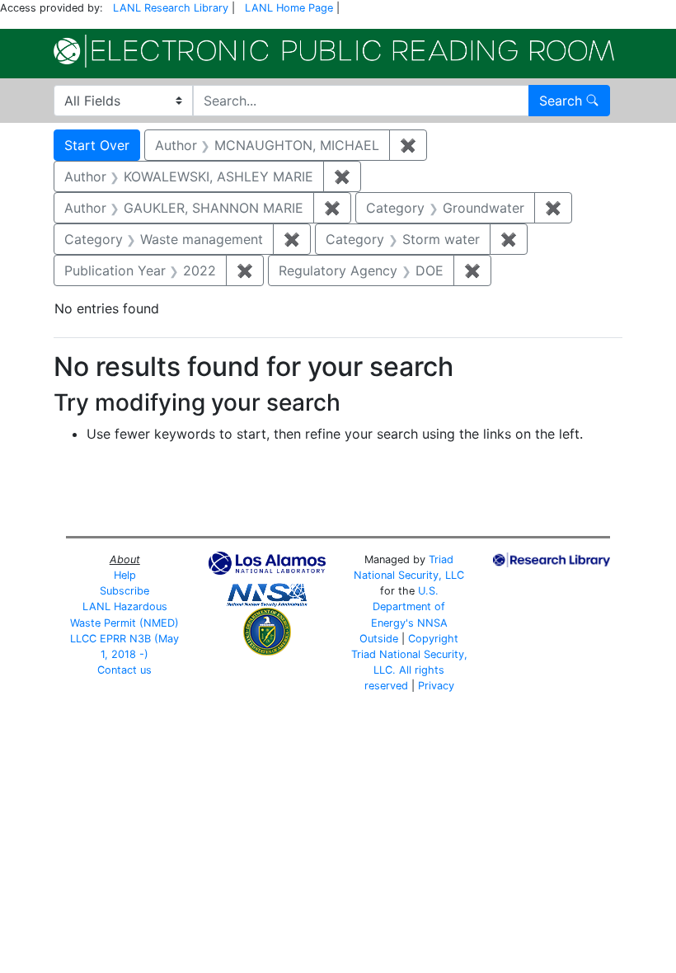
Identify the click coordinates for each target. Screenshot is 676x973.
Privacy (436, 685)
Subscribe (124, 591)
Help (125, 575)
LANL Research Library (170, 8)
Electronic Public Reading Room (334, 51)
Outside (378, 638)
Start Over (96, 145)
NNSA (432, 623)
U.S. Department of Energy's (408, 606)
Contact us (124, 670)
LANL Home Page (289, 8)
